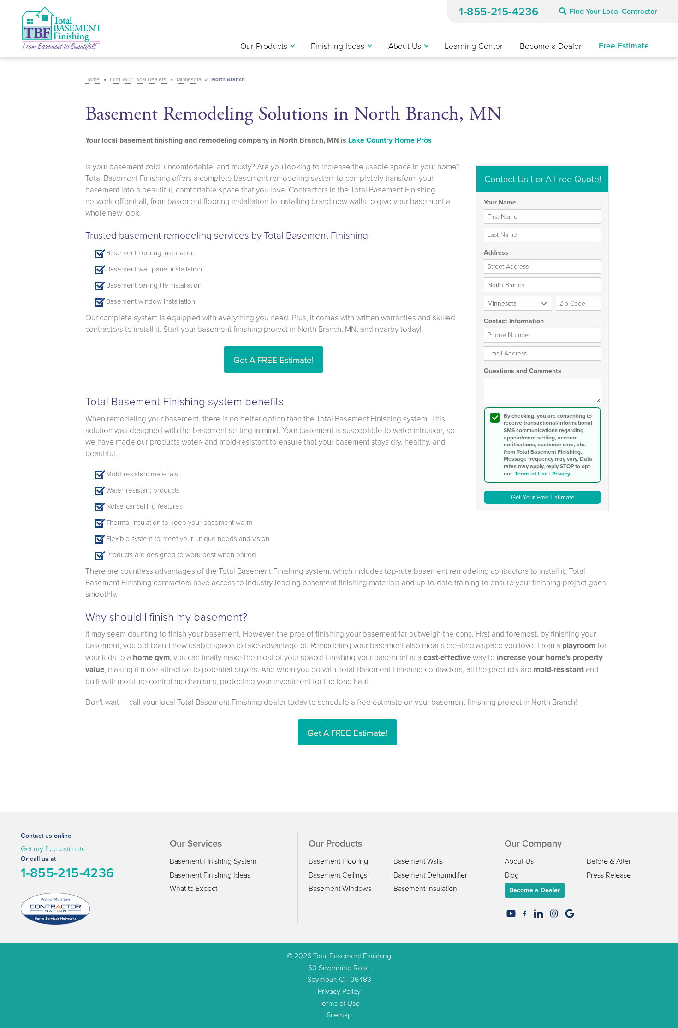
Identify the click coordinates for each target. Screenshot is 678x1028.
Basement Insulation (425, 888)
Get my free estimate (53, 848)
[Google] (569, 913)
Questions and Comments (522, 371)
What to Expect (193, 888)
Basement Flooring (338, 861)
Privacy (561, 473)
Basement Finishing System (213, 861)
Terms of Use (531, 473)
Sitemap (339, 1015)
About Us (519, 861)
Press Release (609, 875)
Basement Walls (418, 861)
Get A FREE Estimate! (273, 359)
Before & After (609, 861)
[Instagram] (553, 913)
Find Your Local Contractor (613, 11)
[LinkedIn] (538, 913)
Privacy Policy (339, 991)
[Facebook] (524, 913)
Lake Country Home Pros (390, 140)
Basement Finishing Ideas (210, 875)
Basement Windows (340, 888)
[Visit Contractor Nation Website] (55, 908)
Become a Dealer (534, 890)
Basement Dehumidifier (430, 875)
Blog (512, 875)
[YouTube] (511, 913)
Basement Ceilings (338, 875)
